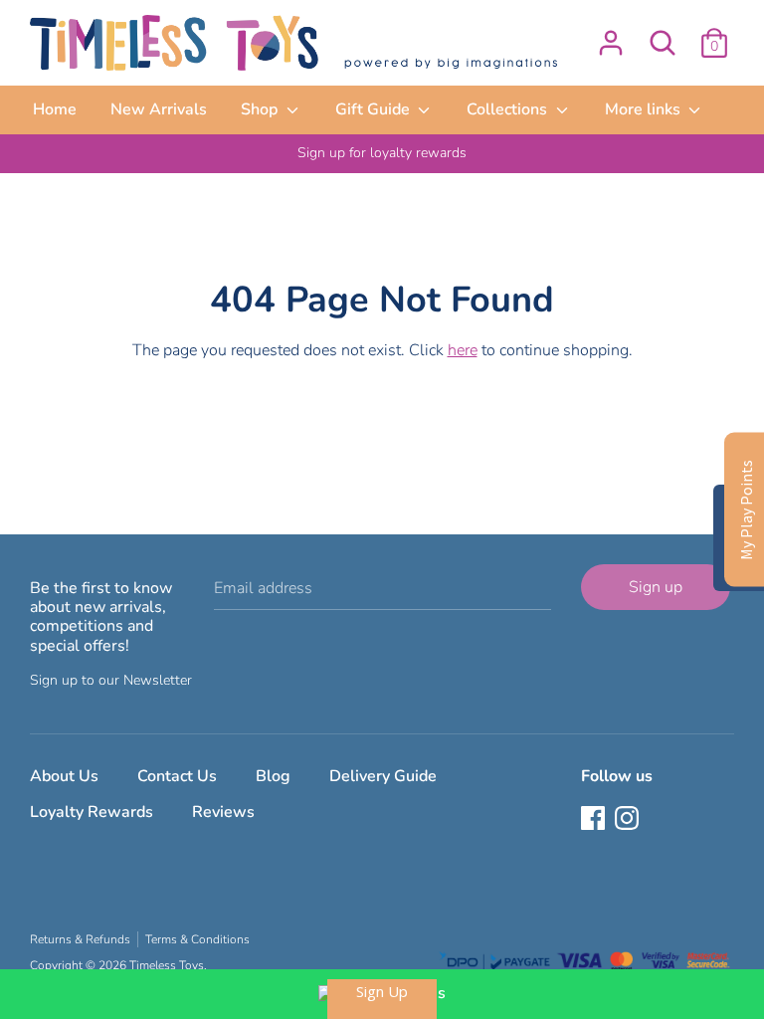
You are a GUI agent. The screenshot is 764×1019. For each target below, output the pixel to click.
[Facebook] (595, 820)
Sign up (655, 587)
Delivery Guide (383, 776)
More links (644, 109)
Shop (261, 109)
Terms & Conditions (197, 939)
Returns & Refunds (80, 939)
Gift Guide (374, 109)
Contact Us (177, 776)
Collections (509, 109)
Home (55, 109)
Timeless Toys (166, 965)
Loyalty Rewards (91, 812)
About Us (64, 776)
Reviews (223, 812)
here (463, 350)
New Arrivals (158, 109)
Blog (273, 776)
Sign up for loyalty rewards (382, 152)
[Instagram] (629, 820)
